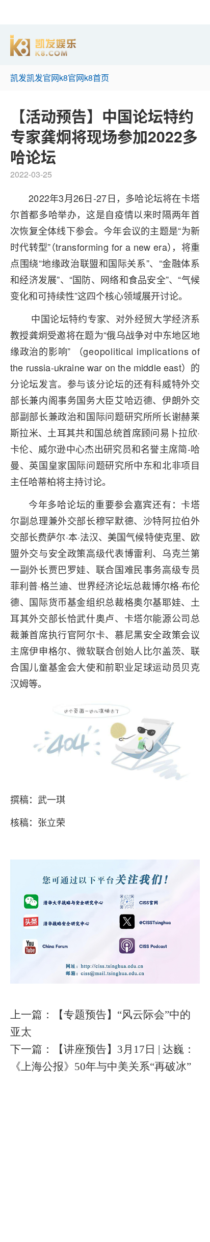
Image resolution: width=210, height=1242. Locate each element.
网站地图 (16, 1235)
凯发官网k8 (20, 1111)
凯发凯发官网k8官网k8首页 (59, 77)
